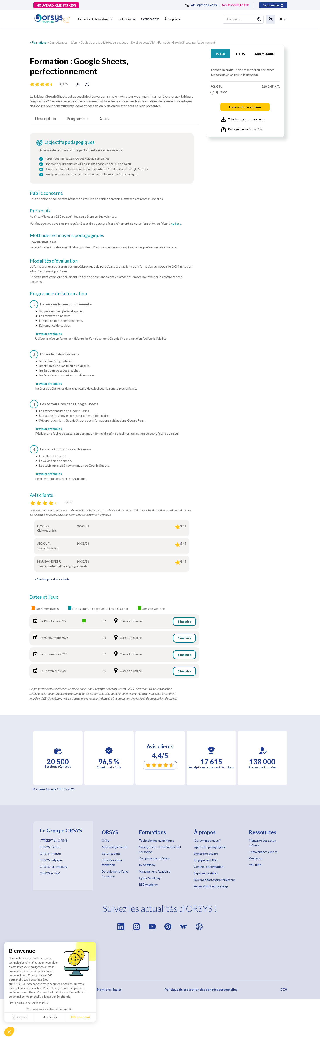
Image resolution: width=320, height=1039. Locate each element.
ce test (176, 223)
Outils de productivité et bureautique (104, 42)
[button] (95, 18)
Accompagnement (114, 847)
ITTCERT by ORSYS (54, 840)
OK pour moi (80, 1017)
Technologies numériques (156, 840)
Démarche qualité (206, 853)
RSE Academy (148, 884)
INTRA (240, 54)
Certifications (150, 19)
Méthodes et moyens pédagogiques (67, 235)
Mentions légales (109, 989)
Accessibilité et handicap (211, 886)
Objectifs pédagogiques (69, 142)
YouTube (255, 865)
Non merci (19, 1017)
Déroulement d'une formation (115, 874)
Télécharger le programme (245, 119)
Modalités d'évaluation (54, 260)
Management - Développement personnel (160, 849)
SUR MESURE (264, 54)
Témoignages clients (263, 852)
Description (45, 118)
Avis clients (41, 495)
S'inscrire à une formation (112, 862)
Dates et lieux (43, 597)
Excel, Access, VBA (143, 42)
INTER (220, 54)
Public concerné (46, 193)
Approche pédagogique (210, 847)
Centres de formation (208, 866)
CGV (283, 989)
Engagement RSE (205, 860)
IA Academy (147, 865)
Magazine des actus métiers (262, 843)
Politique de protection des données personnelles (201, 989)
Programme (77, 118)
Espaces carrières (206, 873)
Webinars (255, 858)
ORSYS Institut (50, 853)
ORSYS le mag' (50, 873)
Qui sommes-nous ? (207, 840)
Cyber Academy (149, 878)
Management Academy (154, 871)
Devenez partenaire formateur (214, 879)
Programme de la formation (58, 293)
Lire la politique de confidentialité (28, 1003)
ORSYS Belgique (51, 860)
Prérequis (40, 210)
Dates (103, 118)
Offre (105, 840)
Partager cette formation (245, 129)
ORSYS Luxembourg (53, 866)
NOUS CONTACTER (235, 5)
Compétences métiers (63, 42)
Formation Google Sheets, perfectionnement (186, 42)
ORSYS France (50, 847)
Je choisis (50, 1017)
